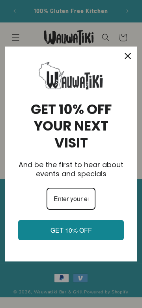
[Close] (127, 56)
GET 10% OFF (71, 230)
